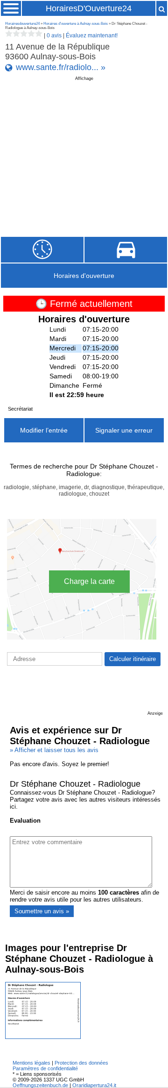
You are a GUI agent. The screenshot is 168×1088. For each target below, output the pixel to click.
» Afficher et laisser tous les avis (54, 750)
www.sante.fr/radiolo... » (60, 67)
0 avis (54, 35)
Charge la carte (89, 581)
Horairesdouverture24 (22, 23)
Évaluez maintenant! (92, 35)
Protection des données (81, 1063)
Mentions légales (31, 1063)
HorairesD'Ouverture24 (89, 8)
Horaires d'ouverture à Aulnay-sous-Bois (75, 23)
